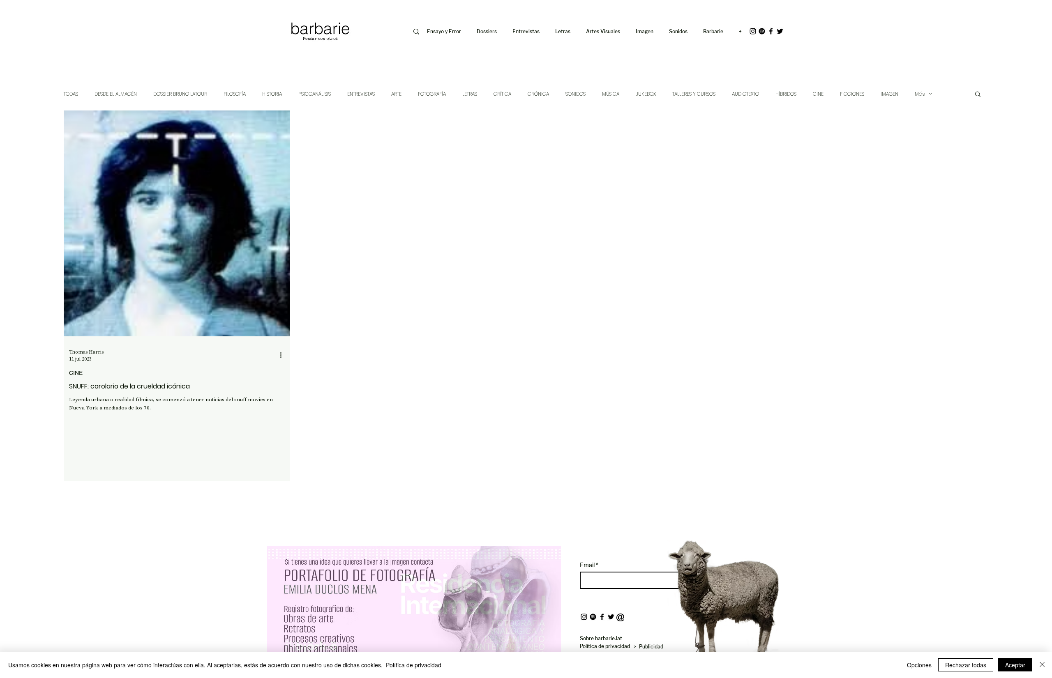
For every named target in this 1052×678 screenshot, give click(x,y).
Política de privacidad (413, 665)
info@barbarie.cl (255, 12)
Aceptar (1015, 665)
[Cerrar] (1042, 664)
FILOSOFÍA (235, 94)
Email (588, 565)
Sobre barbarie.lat (601, 638)
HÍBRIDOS (785, 94)
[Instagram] (753, 31)
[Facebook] (771, 31)
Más (920, 94)
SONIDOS (575, 94)
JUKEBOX (646, 94)
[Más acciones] (283, 355)
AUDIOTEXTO (745, 94)
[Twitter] (780, 31)
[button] (646, 32)
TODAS (71, 94)
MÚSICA (610, 94)
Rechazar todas (965, 665)
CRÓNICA (538, 94)
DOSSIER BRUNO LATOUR (180, 94)
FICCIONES (852, 94)
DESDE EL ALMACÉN (116, 94)
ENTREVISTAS (361, 94)
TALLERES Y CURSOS (693, 94)
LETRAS (469, 94)
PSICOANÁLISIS (314, 94)
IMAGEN (889, 94)
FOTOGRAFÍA (432, 94)
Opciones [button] (919, 665)
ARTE (396, 94)
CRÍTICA (502, 94)
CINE (818, 94)
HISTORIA (272, 94)
